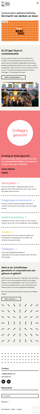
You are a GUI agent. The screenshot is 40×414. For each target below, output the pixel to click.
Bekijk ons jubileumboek (12, 77)
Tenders (6, 232)
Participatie (8, 183)
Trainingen (7, 249)
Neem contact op (10, 299)
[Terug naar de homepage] (5, 3)
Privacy (13, 409)
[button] (38, 2)
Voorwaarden (5, 409)
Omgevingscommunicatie (16, 200)
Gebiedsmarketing (12, 217)
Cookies (19, 409)
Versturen (4, 402)
